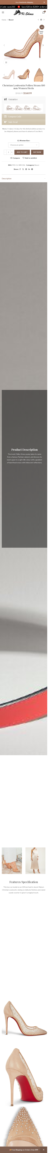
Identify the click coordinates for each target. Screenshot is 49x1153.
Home (4, 20)
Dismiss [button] (43, 1150)
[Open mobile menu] (3, 12)
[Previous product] (38, 19)
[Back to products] (41, 19)
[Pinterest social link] (26, 169)
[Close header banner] (44, 2)
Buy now (37, 152)
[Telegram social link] (32, 169)
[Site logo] (24, 12)
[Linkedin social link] (29, 169)
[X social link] (23, 169)
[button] (4, 45)
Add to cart (22, 152)
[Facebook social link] (20, 169)
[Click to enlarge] (6, 62)
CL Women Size (23, 141)
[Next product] (44, 19)
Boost (11, 20)
